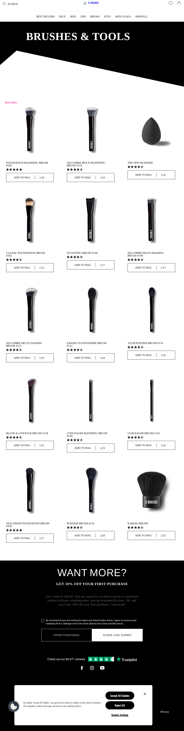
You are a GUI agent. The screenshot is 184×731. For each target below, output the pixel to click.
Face (62, 16)
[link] (14, 169)
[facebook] (81, 668)
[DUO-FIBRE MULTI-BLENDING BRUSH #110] (90, 130)
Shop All (141, 16)
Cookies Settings (119, 715)
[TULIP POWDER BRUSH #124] (151, 310)
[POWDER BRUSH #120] (90, 490)
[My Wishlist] (171, 4)
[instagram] (92, 668)
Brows (95, 16)
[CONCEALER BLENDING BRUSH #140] (90, 400)
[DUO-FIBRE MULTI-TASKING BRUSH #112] (30, 310)
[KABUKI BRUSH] (151, 490)
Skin (73, 16)
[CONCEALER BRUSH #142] (151, 400)
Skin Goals (123, 16)
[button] (14, 706)
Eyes (107, 16)
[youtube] (102, 668)
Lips (83, 16)
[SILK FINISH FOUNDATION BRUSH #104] (30, 490)
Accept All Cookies (119, 695)
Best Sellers (45, 16)
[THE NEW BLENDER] (151, 130)
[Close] (145, 694)
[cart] (179, 2)
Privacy (164, 711)
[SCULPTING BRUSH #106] (90, 220)
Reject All (120, 705)
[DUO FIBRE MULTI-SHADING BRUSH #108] (151, 220)
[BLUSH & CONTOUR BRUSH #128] (30, 400)
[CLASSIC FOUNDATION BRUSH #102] (30, 220)
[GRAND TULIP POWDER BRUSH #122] (90, 310)
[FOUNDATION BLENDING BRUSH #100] (30, 130)
